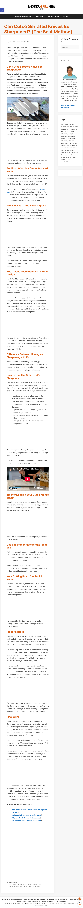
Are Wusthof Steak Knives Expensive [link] (26, 821)
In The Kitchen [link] (13, 882)
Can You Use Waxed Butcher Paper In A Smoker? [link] (24, 886)
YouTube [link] (65, 16)
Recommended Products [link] (23, 16)
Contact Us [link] (31, 903)
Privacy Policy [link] (50, 903)
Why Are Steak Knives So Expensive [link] (26, 818)
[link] (2, 10)
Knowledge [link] (39, 16)
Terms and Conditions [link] (60, 903)
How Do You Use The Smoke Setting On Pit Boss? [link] (25, 884)
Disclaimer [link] (71, 903)
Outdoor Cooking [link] (53, 16)
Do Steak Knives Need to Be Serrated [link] (26, 815)
